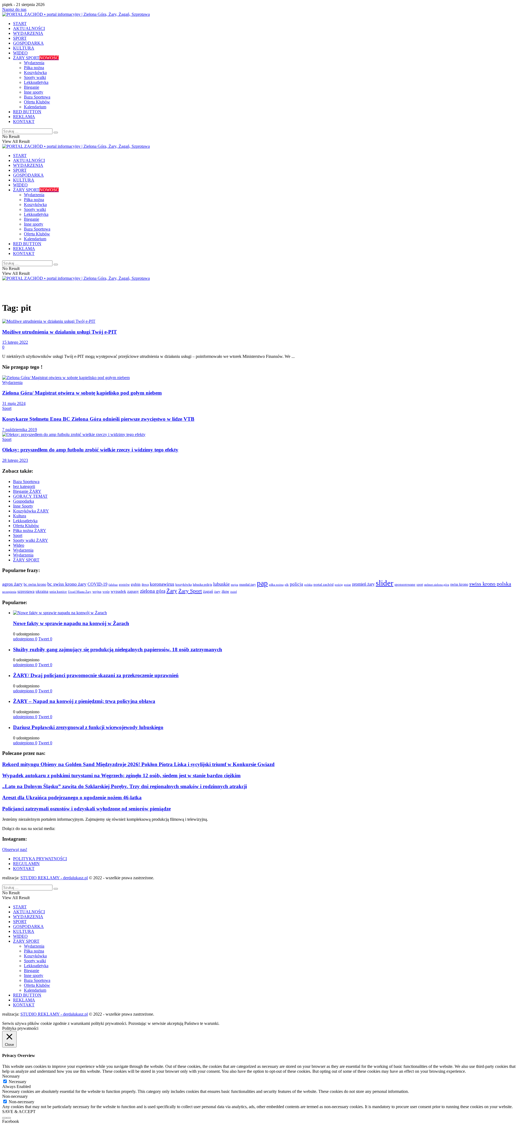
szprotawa (26, 591)
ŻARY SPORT (36, 58)
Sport (6, 408)
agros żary (12, 584)
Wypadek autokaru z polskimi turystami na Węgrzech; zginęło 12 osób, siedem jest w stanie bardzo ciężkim (121, 775)
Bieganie (31, 87)
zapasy (133, 591)
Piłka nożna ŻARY (29, 530)
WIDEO (20, 53)
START (20, 23)
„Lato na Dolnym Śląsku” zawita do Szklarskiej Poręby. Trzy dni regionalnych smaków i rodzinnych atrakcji (124, 786)
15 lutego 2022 (15, 342)
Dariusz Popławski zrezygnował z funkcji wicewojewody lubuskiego (88, 727)
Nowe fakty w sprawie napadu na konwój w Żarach (71, 623)
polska (308, 584)
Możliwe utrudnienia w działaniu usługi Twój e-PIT (59, 332)
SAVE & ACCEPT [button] (19, 1111)
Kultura (19, 516)
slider (384, 583)
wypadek (118, 591)
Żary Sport (190, 591)
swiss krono (459, 584)
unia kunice (58, 592)
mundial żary (247, 584)
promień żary (363, 584)
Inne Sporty (23, 506)
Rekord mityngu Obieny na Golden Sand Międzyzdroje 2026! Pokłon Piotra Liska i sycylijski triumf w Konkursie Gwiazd (138, 764)
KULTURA (23, 48)
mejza (234, 584)
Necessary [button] (11, 1076)
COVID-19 (97, 584)
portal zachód (323, 584)
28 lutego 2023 (15, 460)
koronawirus (162, 584)
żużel (233, 591)
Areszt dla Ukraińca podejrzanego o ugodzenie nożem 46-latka (72, 797)
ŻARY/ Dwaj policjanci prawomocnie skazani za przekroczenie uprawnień (96, 675)
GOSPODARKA (28, 43)
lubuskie (221, 584)
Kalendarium (35, 107)
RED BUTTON (27, 111)
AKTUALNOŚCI (29, 28)
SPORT (20, 38)
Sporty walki (35, 77)
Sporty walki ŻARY (30, 540)
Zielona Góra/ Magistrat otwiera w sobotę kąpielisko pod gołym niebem (82, 393)
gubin (136, 584)
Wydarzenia (34, 62)
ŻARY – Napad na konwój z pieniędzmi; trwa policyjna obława (84, 701)
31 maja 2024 (14, 403)
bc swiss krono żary (66, 584)
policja (296, 584)
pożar (347, 584)
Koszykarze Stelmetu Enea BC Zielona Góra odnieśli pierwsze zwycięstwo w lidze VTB (98, 419)
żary (217, 591)
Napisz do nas (14, 9)
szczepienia (9, 591)
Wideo (18, 545)
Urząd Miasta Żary (79, 591)
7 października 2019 (19, 429)
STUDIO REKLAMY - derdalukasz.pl (54, 877)
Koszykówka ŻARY (31, 511)
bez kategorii (24, 486)
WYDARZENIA (28, 33)
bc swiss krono (35, 584)
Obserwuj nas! (14, 849)
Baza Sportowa (37, 97)
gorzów (124, 584)
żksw (225, 591)
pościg (339, 584)
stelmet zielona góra (436, 584)
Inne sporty (33, 92)
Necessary (17, 1081)
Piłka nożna (34, 67)
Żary (171, 591)
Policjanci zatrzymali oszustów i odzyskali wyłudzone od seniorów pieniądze (86, 809)
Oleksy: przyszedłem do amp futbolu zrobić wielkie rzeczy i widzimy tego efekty (90, 450)
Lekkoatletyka (36, 82)
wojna (96, 592)
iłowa (145, 584)
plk (287, 584)
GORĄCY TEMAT (30, 496)
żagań (208, 591)
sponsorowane (404, 584)
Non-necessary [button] (15, 1096)
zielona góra (152, 591)
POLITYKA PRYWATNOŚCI (40, 858)
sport (420, 584)
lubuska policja (202, 584)
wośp (106, 592)
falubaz (113, 584)
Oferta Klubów (37, 102)
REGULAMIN (26, 863)
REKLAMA (24, 116)
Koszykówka (35, 72)
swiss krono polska (490, 584)
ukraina (42, 591)
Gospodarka (23, 501)
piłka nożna (276, 584)
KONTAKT (24, 121)
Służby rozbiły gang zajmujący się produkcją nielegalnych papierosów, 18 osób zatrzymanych (117, 649)
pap (262, 583)
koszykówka (183, 584)
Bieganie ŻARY (27, 491)
